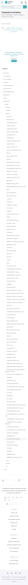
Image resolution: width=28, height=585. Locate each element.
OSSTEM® (9, 377)
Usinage (5, 98)
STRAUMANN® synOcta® (13, 426)
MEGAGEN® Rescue (11, 333)
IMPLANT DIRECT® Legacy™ (14, 290)
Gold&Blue (9, 284)
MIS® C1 (9, 336)
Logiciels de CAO (7, 88)
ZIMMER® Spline (11, 454)
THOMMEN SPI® (11, 436)
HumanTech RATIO (11, 287)
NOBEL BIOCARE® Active (13, 360)
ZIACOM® (9, 448)
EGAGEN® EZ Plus (11, 266)
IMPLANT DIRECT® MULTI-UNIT (15, 293)
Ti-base (7, 460)
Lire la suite (14, 60)
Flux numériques (7, 76)
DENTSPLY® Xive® (11, 244)
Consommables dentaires (8, 91)
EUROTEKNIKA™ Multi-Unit (14, 275)
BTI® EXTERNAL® (11, 192)
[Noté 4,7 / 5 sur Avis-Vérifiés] (14, 504)
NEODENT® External (12, 351)
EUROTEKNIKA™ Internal (13, 272)
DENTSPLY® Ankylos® (12, 238)
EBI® (8, 263)
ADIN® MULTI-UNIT (12, 128)
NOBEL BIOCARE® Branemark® (14, 363)
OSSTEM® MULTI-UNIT (13, 383)
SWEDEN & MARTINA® (13, 433)
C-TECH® (9, 199)
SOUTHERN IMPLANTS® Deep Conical (16, 405)
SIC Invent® (9, 398)
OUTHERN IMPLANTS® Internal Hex (15, 386)
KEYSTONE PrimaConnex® (13, 308)
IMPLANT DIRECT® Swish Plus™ (15, 296)
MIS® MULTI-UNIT (11, 342)
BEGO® (9, 153)
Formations (5, 82)
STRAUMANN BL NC (12, 122)
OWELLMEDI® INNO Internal (14, 389)
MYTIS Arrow (10, 345)
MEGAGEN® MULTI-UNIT (13, 330)
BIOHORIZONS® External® (13, 162)
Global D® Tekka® (11, 281)
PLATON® (9, 392)
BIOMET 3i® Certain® (12, 171)
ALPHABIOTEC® (11, 135)
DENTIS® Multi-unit (11, 226)
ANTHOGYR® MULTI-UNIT (13, 141)
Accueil (3, 14)
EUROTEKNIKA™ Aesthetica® (14, 269)
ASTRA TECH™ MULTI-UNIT (14, 150)
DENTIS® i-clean (11, 223)
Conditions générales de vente (8, 579)
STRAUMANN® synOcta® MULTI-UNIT (16, 430)
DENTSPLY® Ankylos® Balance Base (15, 241)
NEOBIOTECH (10, 119)
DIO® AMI (9, 247)
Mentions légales (23, 577)
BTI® (8, 189)
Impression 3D (6, 95)
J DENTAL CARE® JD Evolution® (15, 302)
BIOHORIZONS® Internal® (13, 165)
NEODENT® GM (11, 354)
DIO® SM (9, 253)
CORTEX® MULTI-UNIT (13, 214)
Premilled (8, 110)
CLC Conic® (10, 208)
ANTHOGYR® (10, 138)
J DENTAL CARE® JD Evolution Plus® (16, 299)
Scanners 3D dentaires (8, 85)
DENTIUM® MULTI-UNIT (13, 235)
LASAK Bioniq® (11, 317)
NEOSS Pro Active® (11, 357)
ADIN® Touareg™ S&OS (13, 131)
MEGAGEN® (10, 327)
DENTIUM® (10, 232)
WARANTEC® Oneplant (12, 445)
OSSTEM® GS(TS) (11, 380)
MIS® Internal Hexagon (12, 339)
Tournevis (8, 463)
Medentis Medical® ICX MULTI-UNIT (15, 324)
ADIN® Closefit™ (11, 125)
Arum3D (15, 14)
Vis (6, 466)
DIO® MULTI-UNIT (11, 250)
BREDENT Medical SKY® (13, 183)
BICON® (9, 159)
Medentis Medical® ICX (12, 321)
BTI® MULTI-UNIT (11, 196)
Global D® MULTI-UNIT (12, 278)
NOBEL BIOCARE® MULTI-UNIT (15, 366)
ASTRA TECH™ (11, 144)
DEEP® (8, 217)
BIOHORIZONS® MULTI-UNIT (14, 168)
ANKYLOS (9, 116)
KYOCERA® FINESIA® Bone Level (15, 311)
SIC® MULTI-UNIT (11, 402)
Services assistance (7, 79)
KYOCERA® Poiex (11, 314)
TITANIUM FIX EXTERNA (13, 439)
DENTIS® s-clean (11, 229)
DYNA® (9, 260)
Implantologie (9, 14)
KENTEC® (9, 305)
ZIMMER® (9, 451)
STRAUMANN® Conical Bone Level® (15, 419)
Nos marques (6, 73)
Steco (5, 469)
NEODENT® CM (11, 348)
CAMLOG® (9, 202)
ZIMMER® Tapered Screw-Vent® (14, 457)
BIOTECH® (9, 180)
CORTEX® (9, 211)
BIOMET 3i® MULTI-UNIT (13, 177)
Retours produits (17, 579)
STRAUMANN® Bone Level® (14, 411)
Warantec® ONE (10, 442)
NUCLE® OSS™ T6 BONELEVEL (15, 374)
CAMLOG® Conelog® (12, 205)
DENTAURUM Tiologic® (13, 220)
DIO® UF (9, 256)
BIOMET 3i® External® (12, 174)
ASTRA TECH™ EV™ (12, 147)
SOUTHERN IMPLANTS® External (15, 408)
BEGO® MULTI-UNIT (12, 156)
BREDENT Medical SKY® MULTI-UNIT (16, 186)
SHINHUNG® (10, 395)
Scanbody (20, 14)
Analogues (8, 107)
